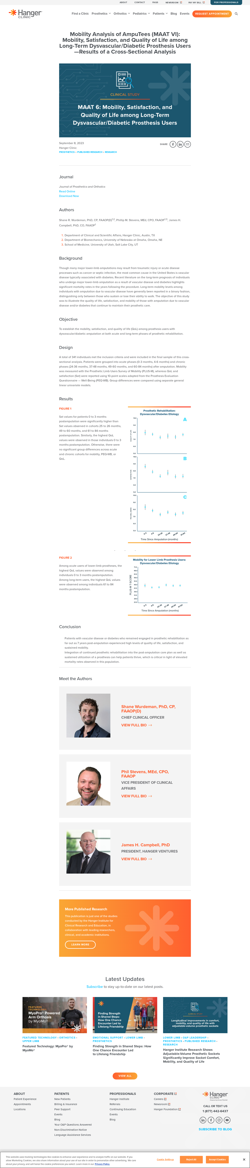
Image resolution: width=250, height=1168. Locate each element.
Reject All (191, 1159)
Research (111, 152)
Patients (159, 14)
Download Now (69, 196)
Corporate (163, 1094)
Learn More (80, 944)
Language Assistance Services (72, 1135)
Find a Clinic (80, 14)
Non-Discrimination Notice (70, 1129)
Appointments (22, 1104)
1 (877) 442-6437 (215, 1111)
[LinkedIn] (180, 144)
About (123, 2)
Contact (140, 2)
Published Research (89, 152)
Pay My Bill (195, 2)
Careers (158, 1099)
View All (125, 1075)
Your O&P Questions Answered (73, 1124)
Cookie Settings (165, 1159)
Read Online (67, 191)
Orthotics (120, 14)
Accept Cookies (217, 1159)
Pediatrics (140, 14)
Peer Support (62, 1109)
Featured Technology (40, 1037)
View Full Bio (134, 725)
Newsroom (172, 2)
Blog (174, 14)
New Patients (62, 1099)
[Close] (244, 1159)
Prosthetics (100, 14)
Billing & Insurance (65, 1104)
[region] (125, 1160)
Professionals (123, 1094)
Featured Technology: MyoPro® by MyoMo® (48, 1048)
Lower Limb (134, 1037)
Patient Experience (25, 1099)
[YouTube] (227, 1120)
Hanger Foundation (166, 1109)
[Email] (187, 144)
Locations (20, 1109)
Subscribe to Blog (215, 1129)
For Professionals (226, 2)
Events (184, 14)
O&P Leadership (195, 1037)
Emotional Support (108, 1037)
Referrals (115, 1104)
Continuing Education (123, 1109)
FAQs (155, 2)
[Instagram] (219, 1120)
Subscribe (95, 987)
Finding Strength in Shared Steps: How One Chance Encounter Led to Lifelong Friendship (122, 1050)
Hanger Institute (119, 1099)
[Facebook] (173, 144)
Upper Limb (31, 1041)
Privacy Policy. (102, 1164)
